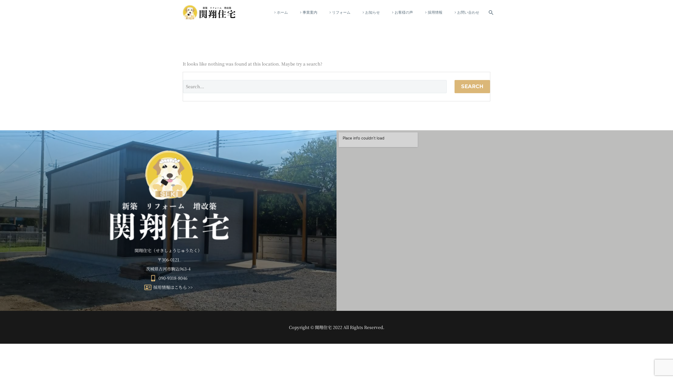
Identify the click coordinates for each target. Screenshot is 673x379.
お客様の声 (404, 12)
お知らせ (372, 12)
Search (472, 86)
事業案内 (310, 12)
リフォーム (341, 12)
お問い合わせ (468, 12)
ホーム (282, 12)
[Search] (490, 12)
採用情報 (435, 12)
